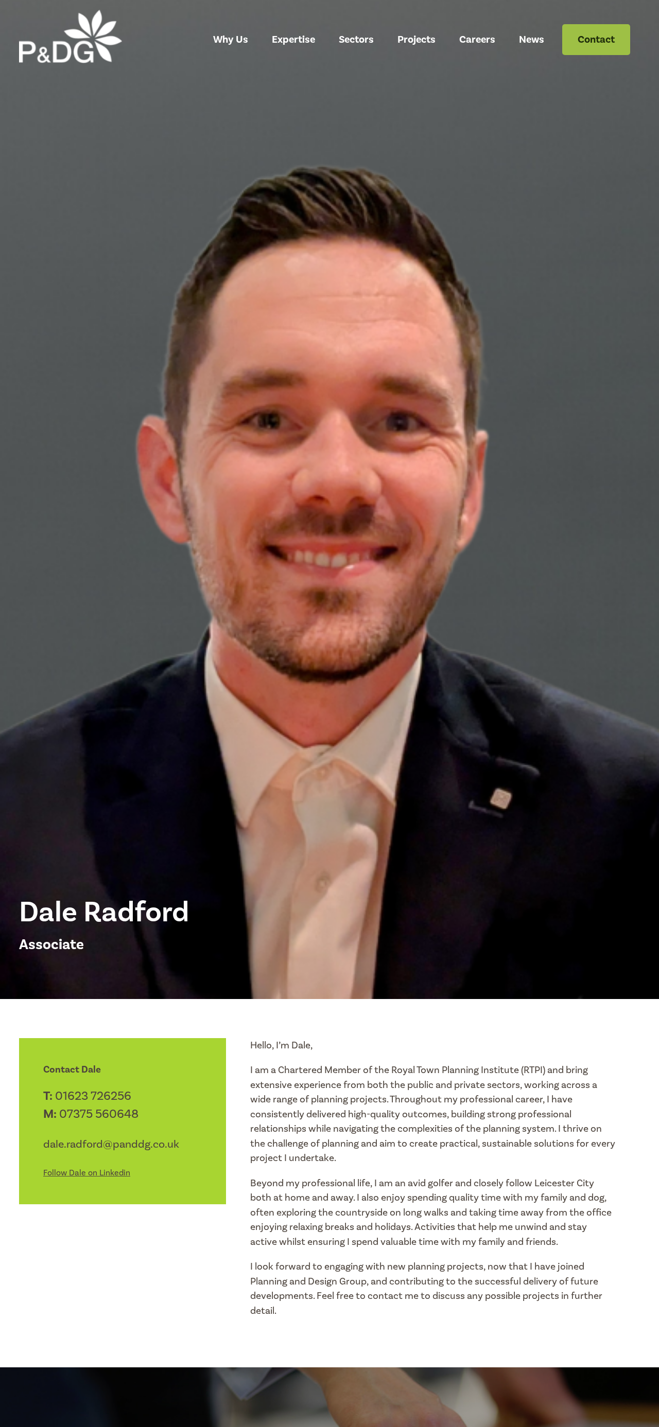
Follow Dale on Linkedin (86, 1173)
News (531, 39)
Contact (596, 39)
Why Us (230, 39)
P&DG (85, 41)
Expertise (293, 39)
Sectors (356, 39)
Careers (477, 39)
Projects (416, 39)
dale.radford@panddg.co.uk (111, 1144)
